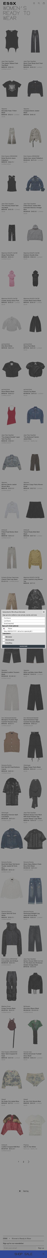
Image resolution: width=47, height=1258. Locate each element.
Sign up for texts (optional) (10, 625)
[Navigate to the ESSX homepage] (9, 3)
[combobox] (4, 628)
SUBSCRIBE (23, 646)
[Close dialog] (43, 611)
